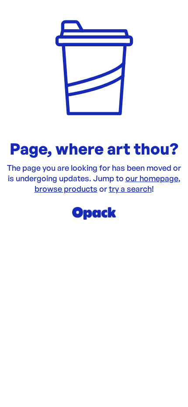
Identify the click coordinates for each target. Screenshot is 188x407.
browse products (66, 188)
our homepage (151, 178)
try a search (130, 188)
